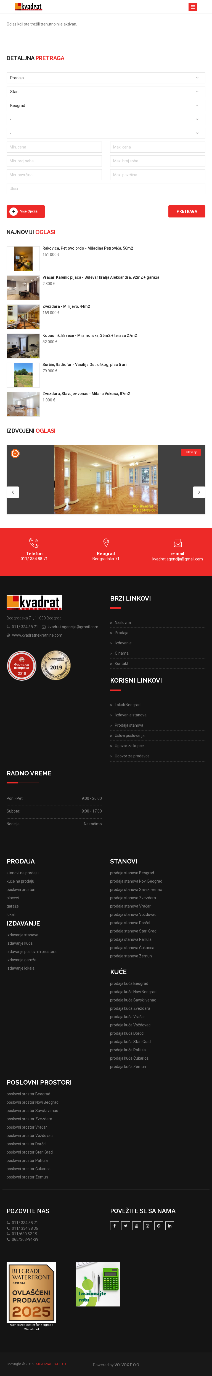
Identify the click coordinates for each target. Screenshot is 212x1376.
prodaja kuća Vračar (127, 1016)
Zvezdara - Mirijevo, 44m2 (66, 306)
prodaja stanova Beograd (132, 873)
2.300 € (49, 283)
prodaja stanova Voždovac (133, 914)
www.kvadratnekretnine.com (37, 635)
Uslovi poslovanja (130, 735)
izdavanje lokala (21, 968)
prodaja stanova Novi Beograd (136, 881)
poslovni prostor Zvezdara (29, 1119)
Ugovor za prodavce (132, 756)
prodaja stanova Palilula (131, 939)
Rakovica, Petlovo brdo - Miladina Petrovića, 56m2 (88, 248)
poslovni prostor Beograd (28, 1094)
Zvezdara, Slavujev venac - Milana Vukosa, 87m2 (86, 393)
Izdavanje (123, 643)
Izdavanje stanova (131, 715)
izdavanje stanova (22, 935)
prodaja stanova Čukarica (132, 947)
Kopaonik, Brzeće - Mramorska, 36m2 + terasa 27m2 (90, 335)
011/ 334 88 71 (25, 627)
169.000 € (51, 313)
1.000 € (49, 400)
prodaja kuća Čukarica (129, 1058)
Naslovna (123, 622)
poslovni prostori (21, 889)
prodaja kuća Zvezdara (130, 1008)
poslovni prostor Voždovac (29, 1135)
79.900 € (50, 371)
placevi (13, 898)
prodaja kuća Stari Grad (130, 1041)
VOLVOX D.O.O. (127, 1365)
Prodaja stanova (129, 725)
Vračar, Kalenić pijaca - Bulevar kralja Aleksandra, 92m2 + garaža (101, 277)
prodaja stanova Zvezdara (133, 898)
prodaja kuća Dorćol (127, 1033)
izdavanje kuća (20, 943)
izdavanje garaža (21, 960)
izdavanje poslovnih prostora (32, 951)
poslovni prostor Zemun (27, 1177)
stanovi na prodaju (23, 873)
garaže (13, 906)
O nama (122, 653)
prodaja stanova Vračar (130, 906)
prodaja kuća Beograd (129, 983)
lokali (11, 914)
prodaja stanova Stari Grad (133, 931)
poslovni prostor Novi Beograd (33, 1102)
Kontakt (121, 663)
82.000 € (50, 342)
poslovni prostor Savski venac (32, 1110)
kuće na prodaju (20, 881)
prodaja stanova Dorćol (130, 923)
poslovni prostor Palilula (27, 1160)
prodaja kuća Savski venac (133, 1000)
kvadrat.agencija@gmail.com (177, 559)
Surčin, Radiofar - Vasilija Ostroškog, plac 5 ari (85, 364)
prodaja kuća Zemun (128, 1066)
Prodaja (121, 633)
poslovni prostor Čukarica (29, 1169)
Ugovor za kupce (129, 746)
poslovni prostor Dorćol (26, 1144)
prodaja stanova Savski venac (136, 889)
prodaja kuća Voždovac (130, 1025)
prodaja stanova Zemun (131, 956)
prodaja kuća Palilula (128, 1050)
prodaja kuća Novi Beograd (133, 992)
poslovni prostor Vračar (27, 1127)
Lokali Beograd (128, 705)
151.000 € (51, 254)
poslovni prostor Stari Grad (30, 1152)
